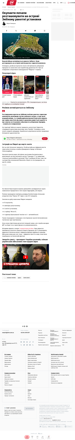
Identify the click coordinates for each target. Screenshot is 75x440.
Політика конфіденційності (54, 331)
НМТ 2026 (53, 379)
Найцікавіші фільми (32, 375)
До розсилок (29, 408)
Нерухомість (8, 390)
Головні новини (8, 356)
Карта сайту (65, 342)
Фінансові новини (9, 379)
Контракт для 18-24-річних (57, 362)
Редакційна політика (43, 335)
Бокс (29, 391)
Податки (7, 383)
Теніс (29, 395)
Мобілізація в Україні (57, 354)
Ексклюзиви (40, 2)
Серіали (30, 383)
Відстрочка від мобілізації (57, 364)
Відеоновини (8, 362)
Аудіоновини (8, 364)
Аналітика (49, 2)
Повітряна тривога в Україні (34, 362)
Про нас (40, 330)
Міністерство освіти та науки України (60, 375)
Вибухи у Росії (31, 366)
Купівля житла (8, 393)
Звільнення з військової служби (59, 356)
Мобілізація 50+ (55, 358)
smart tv (60, 426)
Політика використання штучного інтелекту (54, 334)
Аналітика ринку (8, 391)
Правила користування (43, 344)
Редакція (40, 332)
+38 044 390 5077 (25, 332)
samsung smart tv (68, 426)
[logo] (11, 3)
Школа (52, 377)
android (43, 426)
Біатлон (29, 397)
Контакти (64, 332)
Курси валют (8, 377)
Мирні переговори (32, 360)
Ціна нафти (7, 375)
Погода (6, 366)
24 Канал (4, 7)
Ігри (54, 2)
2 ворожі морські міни (26, 228)
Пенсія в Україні (8, 385)
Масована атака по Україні (34, 364)
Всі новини (21, 2)
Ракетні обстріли (32, 356)
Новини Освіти (55, 373)
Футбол (29, 393)
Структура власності (66, 337)
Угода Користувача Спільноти (54, 343)
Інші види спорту (32, 399)
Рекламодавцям (41, 342)
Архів (63, 340)
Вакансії (64, 335)
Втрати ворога (31, 368)
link (21, 342)
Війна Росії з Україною (34, 354)
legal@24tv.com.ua (56, 420)
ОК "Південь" (11, 26)
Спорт (29, 390)
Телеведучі (40, 340)
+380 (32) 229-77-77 (48, 418)
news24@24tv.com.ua (8, 332)
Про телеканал (41, 337)
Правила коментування (55, 345)
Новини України (30, 2)
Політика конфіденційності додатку (54, 339)
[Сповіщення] (65, 3)
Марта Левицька (11, 23)
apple (51, 426)
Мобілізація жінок (55, 360)
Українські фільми (32, 377)
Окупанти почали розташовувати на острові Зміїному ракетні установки (32, 7)
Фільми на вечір (32, 379)
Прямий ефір (8, 360)
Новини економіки (10, 373)
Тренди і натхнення (9, 395)
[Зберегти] (44, 31)
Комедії (29, 381)
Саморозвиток (54, 381)
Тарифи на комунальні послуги (12, 381)
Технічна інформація (67, 330)
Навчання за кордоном (56, 383)
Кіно (29, 373)
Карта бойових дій (32, 358)
